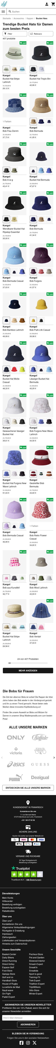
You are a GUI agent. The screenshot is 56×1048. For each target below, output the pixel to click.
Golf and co (7, 977)
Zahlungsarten (9, 937)
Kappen (30, 18)
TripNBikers (35, 987)
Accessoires (19, 18)
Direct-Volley (8, 964)
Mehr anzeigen (28, 670)
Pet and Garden (36, 957)
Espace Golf (8, 967)
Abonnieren (28, 1024)
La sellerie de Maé (11, 987)
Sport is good (35, 973)
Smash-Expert (36, 964)
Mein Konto (7, 897)
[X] (34, 1043)
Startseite (7, 18)
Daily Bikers (8, 957)
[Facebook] (21, 1043)
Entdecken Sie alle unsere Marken (28, 787)
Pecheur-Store (36, 954)
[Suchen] (10, 11)
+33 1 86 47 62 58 (28, 820)
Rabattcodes (8, 910)
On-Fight (6, 993)
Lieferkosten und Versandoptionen (18, 940)
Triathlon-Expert (36, 983)
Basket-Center (9, 954)
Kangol (6, 75)
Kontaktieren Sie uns (28, 811)
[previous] (2, 758)
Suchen (16, 11)
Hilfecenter (7, 901)
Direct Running (9, 960)
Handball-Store (9, 980)
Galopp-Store (8, 973)
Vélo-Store (34, 990)
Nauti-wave (7, 990)
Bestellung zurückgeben (28, 862)
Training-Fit (34, 977)
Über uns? (7, 920)
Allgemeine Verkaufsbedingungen (18, 927)
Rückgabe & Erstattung (13, 930)
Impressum (7, 933)
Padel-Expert (8, 996)
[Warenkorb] (53, 4)
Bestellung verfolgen (12, 904)
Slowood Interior (37, 960)
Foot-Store (7, 970)
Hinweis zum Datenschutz (14, 943)
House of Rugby (10, 983)
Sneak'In (33, 967)
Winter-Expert (35, 993)
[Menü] (3, 11)
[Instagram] (28, 1043)
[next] (54, 758)
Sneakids (33, 970)
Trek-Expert (34, 980)
